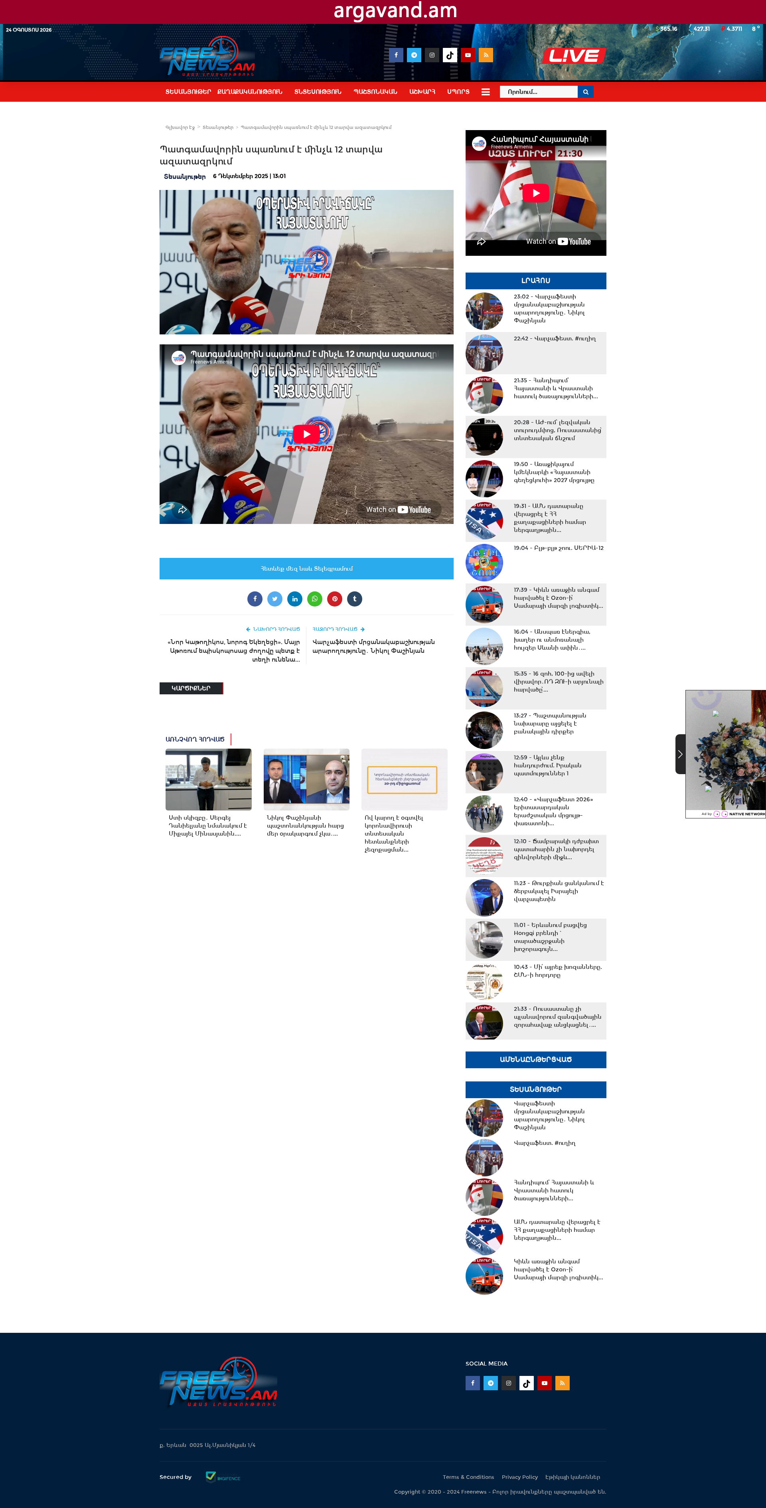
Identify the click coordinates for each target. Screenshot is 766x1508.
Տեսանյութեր (218, 127)
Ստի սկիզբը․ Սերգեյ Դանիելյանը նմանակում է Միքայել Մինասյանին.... (208, 825)
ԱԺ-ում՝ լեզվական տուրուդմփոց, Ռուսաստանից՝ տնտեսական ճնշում (558, 430)
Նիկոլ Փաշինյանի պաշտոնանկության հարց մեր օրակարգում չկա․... (305, 825)
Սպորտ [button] (458, 91)
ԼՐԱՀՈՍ (536, 281)
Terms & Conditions (468, 1477)
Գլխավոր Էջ (180, 127)
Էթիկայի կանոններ (572, 1477)
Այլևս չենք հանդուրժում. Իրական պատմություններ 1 (548, 765)
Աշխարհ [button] (422, 91)
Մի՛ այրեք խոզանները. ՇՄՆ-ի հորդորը (558, 970)
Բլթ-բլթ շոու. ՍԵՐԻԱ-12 (559, 547)
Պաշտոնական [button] (375, 91)
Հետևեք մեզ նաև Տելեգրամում (307, 568)
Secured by (176, 1476)
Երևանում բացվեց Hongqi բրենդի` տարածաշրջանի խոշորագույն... (550, 937)
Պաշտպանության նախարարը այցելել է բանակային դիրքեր (550, 723)
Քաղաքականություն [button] (249, 91)
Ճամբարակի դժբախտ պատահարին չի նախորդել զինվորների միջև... (556, 849)
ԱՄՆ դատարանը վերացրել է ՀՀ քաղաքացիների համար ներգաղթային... (550, 518)
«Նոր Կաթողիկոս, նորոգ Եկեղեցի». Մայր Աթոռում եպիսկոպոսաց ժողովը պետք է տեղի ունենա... (234, 650)
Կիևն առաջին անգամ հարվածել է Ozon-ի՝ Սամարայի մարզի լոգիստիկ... (558, 597)
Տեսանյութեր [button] (188, 91)
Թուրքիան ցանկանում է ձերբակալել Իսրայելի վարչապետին (559, 891)
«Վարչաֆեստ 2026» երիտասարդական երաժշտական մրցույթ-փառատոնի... (553, 811)
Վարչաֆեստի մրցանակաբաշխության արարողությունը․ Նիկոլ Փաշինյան (373, 646)
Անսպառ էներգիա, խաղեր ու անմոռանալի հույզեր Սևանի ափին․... (552, 639)
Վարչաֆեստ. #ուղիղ (555, 338)
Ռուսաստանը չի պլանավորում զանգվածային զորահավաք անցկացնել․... (558, 1016)
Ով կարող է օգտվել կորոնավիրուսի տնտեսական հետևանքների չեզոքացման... (394, 833)
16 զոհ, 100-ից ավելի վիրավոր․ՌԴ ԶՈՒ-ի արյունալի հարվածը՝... (559, 681)
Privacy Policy (520, 1477)
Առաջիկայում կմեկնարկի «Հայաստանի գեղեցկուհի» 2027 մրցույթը (554, 472)
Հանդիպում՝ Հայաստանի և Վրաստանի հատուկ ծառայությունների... (556, 388)
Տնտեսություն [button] (318, 91)
